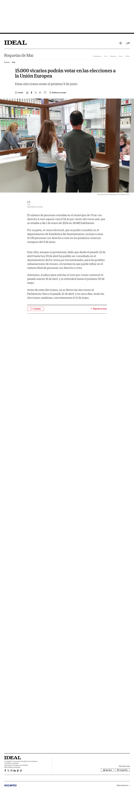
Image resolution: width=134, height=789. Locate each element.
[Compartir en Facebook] (31, 92)
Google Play (123, 770)
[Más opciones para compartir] (39, 92)
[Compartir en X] (35, 92)
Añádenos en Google (59, 93)
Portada (6, 62)
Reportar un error (100, 309)
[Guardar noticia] (19, 92)
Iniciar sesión (120, 43)
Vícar (105, 56)
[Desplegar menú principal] (128, 43)
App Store (108, 770)
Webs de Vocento (122, 785)
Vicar (13, 62)
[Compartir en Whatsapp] (27, 92)
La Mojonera (97, 56)
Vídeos (127, 56)
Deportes (113, 56)
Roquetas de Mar (19, 55)
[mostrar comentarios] (45, 92)
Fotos (120, 56)
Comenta (37, 309)
